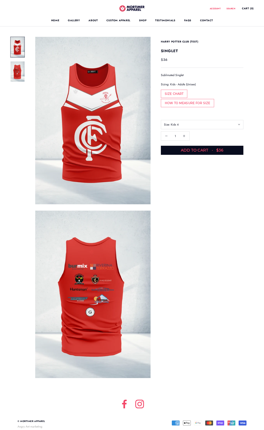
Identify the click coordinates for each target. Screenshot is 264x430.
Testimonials (165, 20)
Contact (206, 20)
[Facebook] (124, 404)
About (93, 20)
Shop (142, 20)
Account (215, 8)
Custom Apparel (118, 20)
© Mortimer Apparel (31, 421)
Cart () (248, 8)
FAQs (187, 20)
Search (230, 8)
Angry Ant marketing (30, 426)
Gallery (74, 20)
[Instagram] (139, 404)
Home (55, 20)
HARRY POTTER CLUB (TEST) (179, 41)
